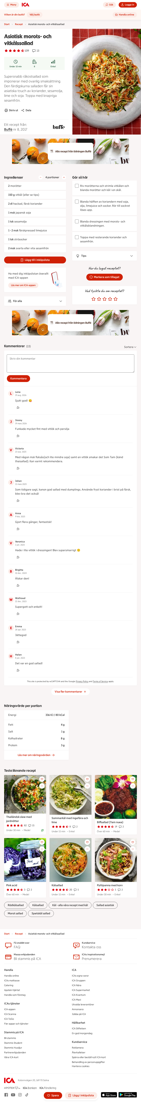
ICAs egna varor (80, 975)
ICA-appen (9, 1009)
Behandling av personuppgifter (88, 1062)
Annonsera (78, 1009)
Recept (19, 24)
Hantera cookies (80, 1066)
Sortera (128, 347)
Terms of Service (100, 681)
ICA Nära (76, 985)
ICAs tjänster (12, 1003)
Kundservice (79, 1042)
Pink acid (11, 885)
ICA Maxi (76, 999)
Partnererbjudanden (15, 1052)
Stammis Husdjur (13, 1047)
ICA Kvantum (79, 994)
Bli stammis (10, 1038)
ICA (74, 970)
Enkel (53, 66)
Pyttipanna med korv (110, 885)
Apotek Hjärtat (12, 990)
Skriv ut (13, 110)
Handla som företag (14, 994)
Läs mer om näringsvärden (34, 755)
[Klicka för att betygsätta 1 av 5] (93, 299)
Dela (28, 110)
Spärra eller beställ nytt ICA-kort (89, 1057)
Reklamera (78, 1047)
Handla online (11, 975)
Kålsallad (57, 885)
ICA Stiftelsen (79, 1028)
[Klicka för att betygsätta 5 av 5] (115, 299)
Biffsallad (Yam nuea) (110, 822)
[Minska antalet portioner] (41, 177)
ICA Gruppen (78, 980)
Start (6, 24)
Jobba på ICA (79, 1014)
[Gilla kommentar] (18, 407)
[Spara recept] (42, 779)
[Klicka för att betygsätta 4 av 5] (110, 299)
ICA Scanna (10, 1014)
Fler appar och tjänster (16, 1023)
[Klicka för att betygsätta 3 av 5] (104, 299)
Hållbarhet (78, 1022)
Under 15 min (15, 66)
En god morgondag (82, 1033)
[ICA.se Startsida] (25, 5)
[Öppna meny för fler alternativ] (42, 786)
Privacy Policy (82, 681)
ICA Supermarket (81, 990)
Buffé (8, 129)
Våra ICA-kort (11, 1057)
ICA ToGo (9, 1018)
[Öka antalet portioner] (64, 177)
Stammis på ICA (14, 1032)
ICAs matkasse (12, 980)
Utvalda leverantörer (83, 1004)
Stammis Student (13, 1042)
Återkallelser (78, 1052)
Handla (8, 970)
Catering (8, 985)
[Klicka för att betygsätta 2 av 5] (99, 299)
